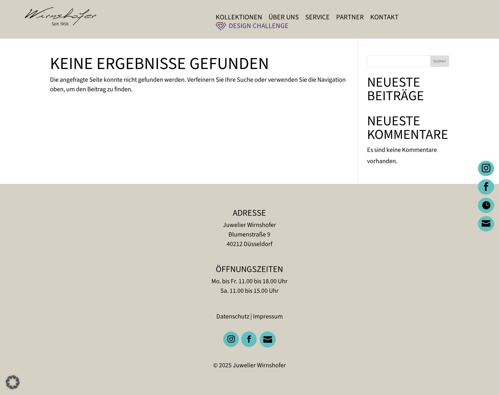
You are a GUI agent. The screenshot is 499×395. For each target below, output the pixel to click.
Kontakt (384, 18)
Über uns (284, 18)
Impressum (268, 316)
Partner (350, 18)
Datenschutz (232, 316)
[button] (12, 382)
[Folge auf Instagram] (231, 339)
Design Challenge (258, 27)
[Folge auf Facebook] (249, 339)
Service (317, 18)
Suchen (439, 61)
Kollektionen (239, 18)
